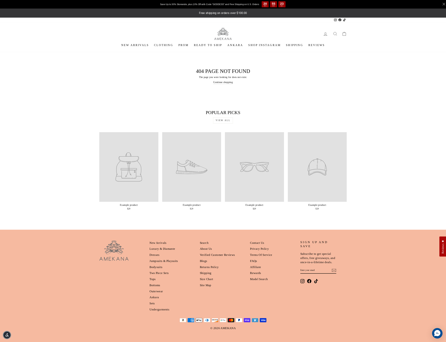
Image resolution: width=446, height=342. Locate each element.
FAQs (253, 261)
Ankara (154, 297)
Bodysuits (155, 267)
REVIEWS (316, 45)
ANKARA (235, 45)
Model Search (259, 279)
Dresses (154, 255)
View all (223, 120)
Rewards (255, 273)
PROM (183, 45)
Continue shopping (223, 82)
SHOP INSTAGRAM (264, 45)
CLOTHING (163, 45)
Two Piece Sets (159, 273)
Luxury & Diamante (162, 248)
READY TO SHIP (208, 45)
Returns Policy (209, 267)
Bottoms (154, 285)
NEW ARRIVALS (135, 45)
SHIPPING (294, 45)
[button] (437, 333)
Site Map (205, 285)
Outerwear (156, 291)
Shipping (206, 273)
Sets (152, 303)
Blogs (203, 261)
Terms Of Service (261, 255)
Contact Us (257, 243)
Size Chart (206, 279)
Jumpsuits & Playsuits (163, 261)
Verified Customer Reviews (217, 255)
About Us (206, 248)
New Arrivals (157, 243)
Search (204, 243)
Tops (152, 279)
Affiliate (255, 267)
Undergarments (159, 309)
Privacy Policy (259, 248)
